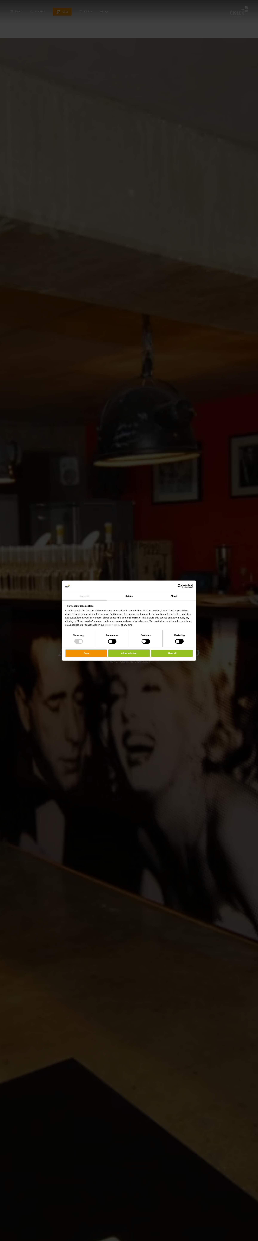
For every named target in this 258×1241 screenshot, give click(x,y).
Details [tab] (129, 596)
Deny (86, 653)
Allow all (172, 653)
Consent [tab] (84, 596)
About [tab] (174, 596)
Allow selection (129, 653)
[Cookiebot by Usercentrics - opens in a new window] (180, 586)
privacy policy (112, 625)
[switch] (112, 641)
